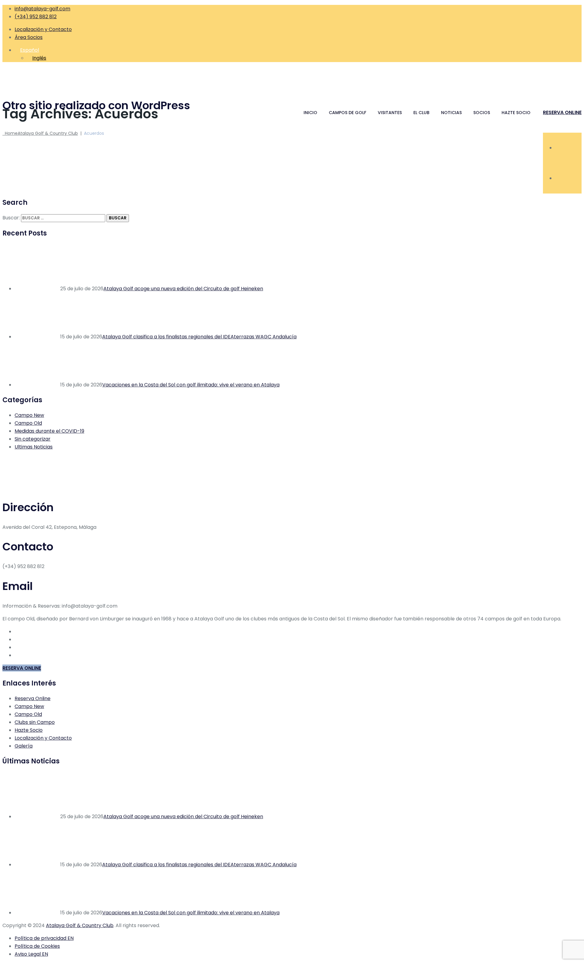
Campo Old (28, 423)
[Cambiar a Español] (558, 178)
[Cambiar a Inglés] (558, 147)
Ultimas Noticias (34, 446)
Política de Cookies (37, 946)
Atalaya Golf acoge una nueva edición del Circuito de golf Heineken (183, 288)
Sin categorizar (32, 438)
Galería (24, 745)
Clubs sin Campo (35, 722)
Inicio (310, 113)
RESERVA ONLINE (562, 112)
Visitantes (390, 113)
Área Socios (29, 37)
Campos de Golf (347, 113)
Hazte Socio (516, 113)
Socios (481, 113)
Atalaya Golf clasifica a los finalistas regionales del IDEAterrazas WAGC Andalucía (199, 336)
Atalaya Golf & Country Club (79, 925)
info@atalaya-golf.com (42, 8)
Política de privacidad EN (44, 938)
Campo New (29, 415)
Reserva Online (32, 698)
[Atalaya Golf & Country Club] (292, 78)
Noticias (451, 113)
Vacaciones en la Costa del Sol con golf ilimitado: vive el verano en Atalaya (191, 384)
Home (40, 133)
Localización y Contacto (43, 29)
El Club (421, 113)
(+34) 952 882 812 (36, 16)
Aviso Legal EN (31, 954)
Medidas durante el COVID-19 (49, 430)
